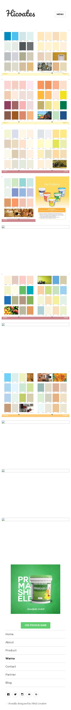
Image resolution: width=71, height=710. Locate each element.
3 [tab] (27, 616)
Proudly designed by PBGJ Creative (27, 703)
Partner (10, 674)
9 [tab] (47, 616)
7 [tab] (40, 616)
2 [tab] (24, 616)
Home (9, 634)
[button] (35, 625)
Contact (10, 666)
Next (64, 589)
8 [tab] (43, 616)
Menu (60, 14)
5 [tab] (34, 616)
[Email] (29, 694)
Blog (8, 682)
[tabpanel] (35, 589)
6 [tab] (37, 616)
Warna (10, 658)
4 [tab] (30, 616)
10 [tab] (50, 616)
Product (11, 650)
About (9, 642)
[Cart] (36, 694)
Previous (6, 589)
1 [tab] (20, 616)
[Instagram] (22, 694)
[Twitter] (15, 694)
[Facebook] (8, 694)
